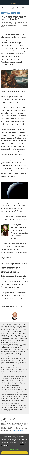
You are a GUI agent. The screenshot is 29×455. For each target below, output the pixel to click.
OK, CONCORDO (14, 452)
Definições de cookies (14, 449)
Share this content (18, 7)
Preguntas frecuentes (17, 430)
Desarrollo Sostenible (10, 13)
